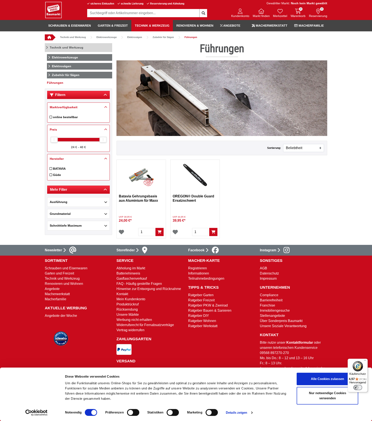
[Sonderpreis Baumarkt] (53, 10)
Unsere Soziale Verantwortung (283, 326)
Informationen (198, 273)
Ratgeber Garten (201, 295)
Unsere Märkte (127, 314)
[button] (240, 13)
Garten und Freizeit (59, 273)
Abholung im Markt (130, 268)
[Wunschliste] (121, 232)
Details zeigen (236, 412)
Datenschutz (269, 273)
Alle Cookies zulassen (327, 379)
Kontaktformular (299, 342)
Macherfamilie (311, 25)
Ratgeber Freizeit (201, 300)
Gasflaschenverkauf (131, 278)
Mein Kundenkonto (130, 299)
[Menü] (365, 361)
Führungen (190, 37)
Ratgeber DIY (198, 315)
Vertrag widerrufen (130, 330)
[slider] (54, 140)
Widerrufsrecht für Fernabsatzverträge (145, 325)
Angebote (231, 25)
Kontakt (122, 294)
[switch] (133, 412)
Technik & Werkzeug (152, 25)
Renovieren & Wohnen (194, 25)
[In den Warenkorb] (159, 232)
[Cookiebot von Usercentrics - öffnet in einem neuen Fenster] (36, 412)
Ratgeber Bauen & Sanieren (209, 310)
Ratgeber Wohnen (202, 321)
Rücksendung (127, 309)
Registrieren (197, 268)
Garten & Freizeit (113, 25)
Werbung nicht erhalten (134, 320)
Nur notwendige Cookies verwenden (327, 395)
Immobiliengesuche (275, 310)
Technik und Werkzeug (73, 37)
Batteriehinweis (128, 273)
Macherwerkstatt (271, 25)
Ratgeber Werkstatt (202, 326)
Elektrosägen (134, 37)
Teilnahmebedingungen (206, 278)
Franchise (267, 305)
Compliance (269, 295)
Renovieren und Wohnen (64, 283)
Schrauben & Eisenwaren (69, 25)
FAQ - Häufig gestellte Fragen (139, 283)
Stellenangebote (272, 315)
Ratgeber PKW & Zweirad (208, 305)
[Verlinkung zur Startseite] (49, 37)
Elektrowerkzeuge (106, 37)
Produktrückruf (127, 304)
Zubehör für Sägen (163, 37)
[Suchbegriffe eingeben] (203, 13)
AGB (263, 268)
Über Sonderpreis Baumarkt (281, 321)
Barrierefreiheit (271, 300)
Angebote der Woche (61, 315)
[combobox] (147, 13)
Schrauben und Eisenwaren (66, 268)
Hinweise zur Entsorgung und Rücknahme (148, 289)
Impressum (268, 278)
